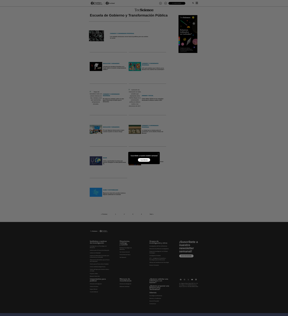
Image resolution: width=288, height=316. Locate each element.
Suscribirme (144, 160)
